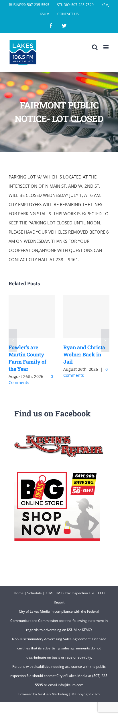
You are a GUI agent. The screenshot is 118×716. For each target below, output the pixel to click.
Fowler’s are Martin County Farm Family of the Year (27, 358)
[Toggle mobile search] (95, 47)
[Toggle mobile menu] (106, 47)
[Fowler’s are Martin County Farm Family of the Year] (32, 316)
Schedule (34, 593)
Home (18, 593)
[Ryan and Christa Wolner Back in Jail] (86, 316)
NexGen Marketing (53, 694)
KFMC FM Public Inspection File (70, 593)
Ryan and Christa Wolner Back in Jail (84, 354)
